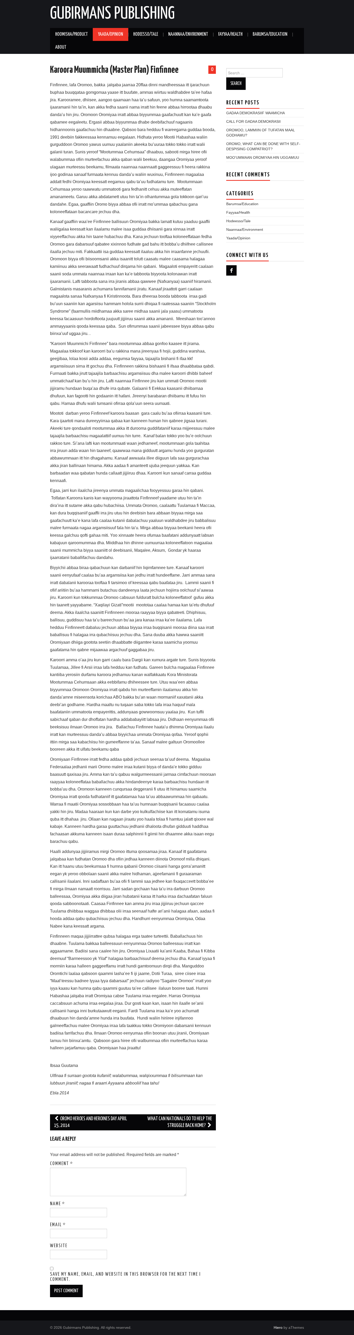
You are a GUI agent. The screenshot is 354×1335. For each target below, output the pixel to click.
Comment (61, 1163)
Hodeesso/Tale (145, 34)
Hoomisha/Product (71, 34)
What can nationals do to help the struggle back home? (179, 1122)
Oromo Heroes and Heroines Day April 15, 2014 (90, 1122)
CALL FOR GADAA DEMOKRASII (253, 121)
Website (58, 1246)
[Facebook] (231, 270)
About (60, 47)
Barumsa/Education (270, 34)
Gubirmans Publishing (112, 14)
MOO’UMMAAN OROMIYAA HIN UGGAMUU (262, 157)
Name (57, 1204)
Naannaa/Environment (188, 34)
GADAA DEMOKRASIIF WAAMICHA (255, 113)
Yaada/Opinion (110, 34)
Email (58, 1225)
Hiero (278, 1327)
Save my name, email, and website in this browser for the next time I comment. (125, 1277)
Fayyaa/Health (230, 34)
